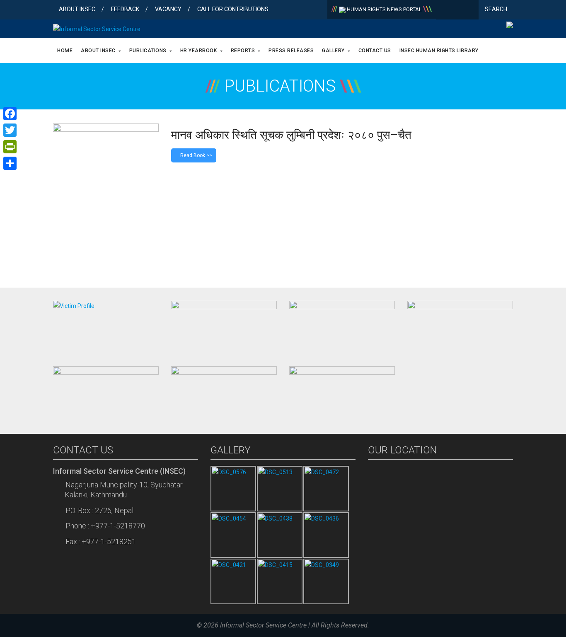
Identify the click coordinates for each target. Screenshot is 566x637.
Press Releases (291, 50)
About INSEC (77, 9)
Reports (243, 50)
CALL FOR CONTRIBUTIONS (232, 9)
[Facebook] (444, 10)
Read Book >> (195, 155)
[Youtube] (470, 10)
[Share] (10, 163)
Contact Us (374, 50)
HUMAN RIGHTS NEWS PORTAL (384, 9)
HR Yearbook (199, 50)
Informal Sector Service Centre (263, 625)
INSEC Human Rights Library (439, 50)
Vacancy (168, 9)
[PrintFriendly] (10, 146)
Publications (148, 50)
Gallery (334, 50)
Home (65, 50)
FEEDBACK (125, 9)
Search (496, 9)
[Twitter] (457, 10)
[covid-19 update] (106, 392)
